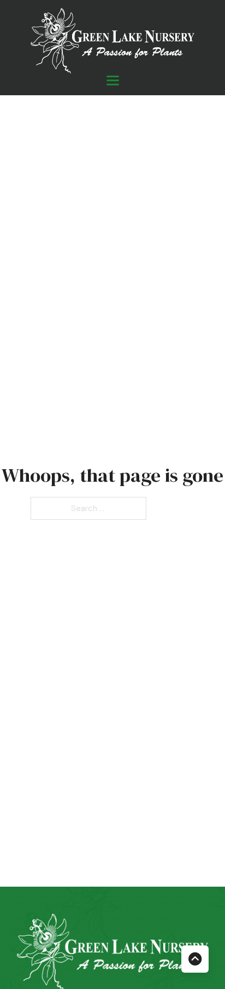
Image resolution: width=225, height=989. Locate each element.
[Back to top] (195, 959)
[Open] (113, 80)
